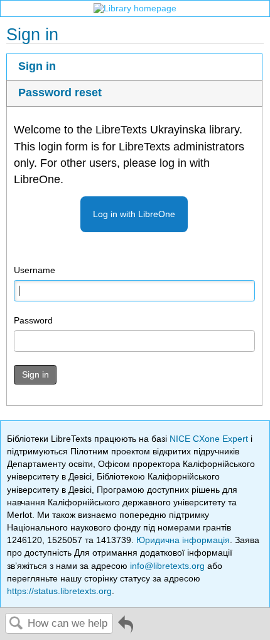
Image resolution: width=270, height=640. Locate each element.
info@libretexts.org (167, 566)
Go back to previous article (125, 629)
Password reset (60, 92)
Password (33, 320)
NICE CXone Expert (210, 439)
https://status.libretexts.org (59, 591)
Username (34, 270)
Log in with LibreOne (134, 214)
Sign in (37, 66)
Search (16, 624)
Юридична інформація (183, 540)
